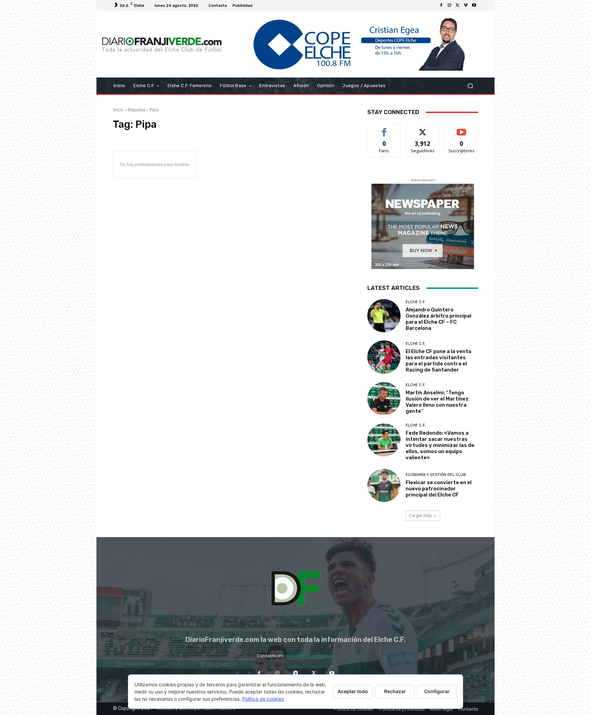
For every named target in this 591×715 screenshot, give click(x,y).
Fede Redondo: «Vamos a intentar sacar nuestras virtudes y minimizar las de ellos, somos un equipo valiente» (440, 445)
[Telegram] (295, 672)
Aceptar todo (353, 691)
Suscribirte (461, 128)
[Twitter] (458, 5)
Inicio (118, 110)
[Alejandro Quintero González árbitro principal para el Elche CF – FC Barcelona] (383, 315)
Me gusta (384, 128)
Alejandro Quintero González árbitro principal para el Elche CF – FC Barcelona (438, 319)
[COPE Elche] (352, 44)
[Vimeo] (466, 5)
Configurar (437, 691)
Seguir (423, 128)
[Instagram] (449, 5)
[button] (470, 86)
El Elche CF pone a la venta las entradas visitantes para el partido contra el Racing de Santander (438, 360)
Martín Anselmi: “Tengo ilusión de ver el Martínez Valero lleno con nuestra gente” (437, 402)
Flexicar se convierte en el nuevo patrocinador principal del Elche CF (439, 488)
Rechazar (395, 691)
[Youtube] (474, 5)
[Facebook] (441, 5)
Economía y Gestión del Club (436, 475)
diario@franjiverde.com (309, 655)
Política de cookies (263, 699)
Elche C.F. (415, 302)
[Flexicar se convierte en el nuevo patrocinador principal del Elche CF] (383, 485)
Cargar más (420, 515)
